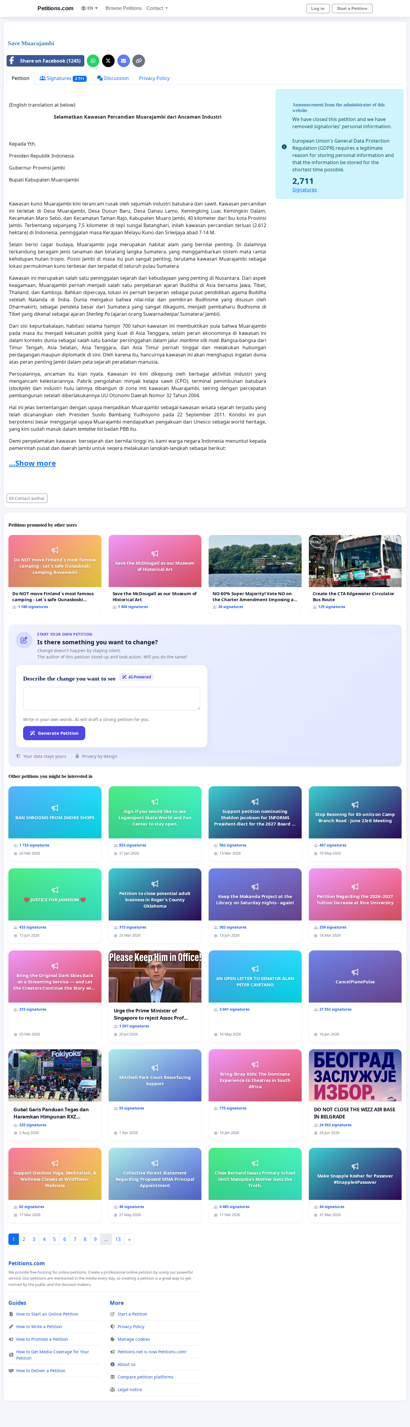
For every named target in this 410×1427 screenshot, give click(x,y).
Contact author (30, 498)
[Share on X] (108, 61)
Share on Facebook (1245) (50, 61)
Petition (20, 78)
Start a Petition (352, 8)
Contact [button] (155, 8)
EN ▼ (92, 8)
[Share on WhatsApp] (93, 61)
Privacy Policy (154, 78)
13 (118, 1239)
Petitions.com (56, 8)
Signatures (65, 78)
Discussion (116, 78)
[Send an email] (123, 61)
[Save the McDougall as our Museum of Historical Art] (155, 574)
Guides (17, 1302)
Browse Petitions (124, 8)
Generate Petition (58, 733)
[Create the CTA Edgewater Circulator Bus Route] (355, 574)
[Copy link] (138, 61)
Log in (317, 8)
